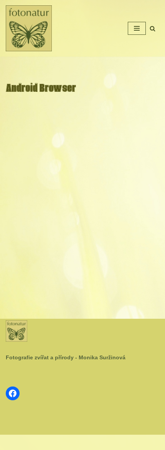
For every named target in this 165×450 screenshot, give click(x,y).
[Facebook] (13, 393)
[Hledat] (152, 28)
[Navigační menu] (137, 28)
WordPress (101, 442)
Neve (58, 442)
